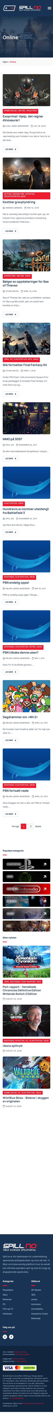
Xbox (27, 276)
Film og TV (8, 1309)
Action (8, 194)
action (34, 1299)
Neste (38, 826)
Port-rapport (28, 981)
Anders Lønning (20, 1352)
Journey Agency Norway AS (33, 1403)
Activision (36, 1304)
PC (11, 359)
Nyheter (29, 194)
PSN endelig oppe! (16, 582)
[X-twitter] (5, 1337)
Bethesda (35, 1318)
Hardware (7, 1313)
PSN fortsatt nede (16, 790)
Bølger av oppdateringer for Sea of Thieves (26, 283)
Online (21, 110)
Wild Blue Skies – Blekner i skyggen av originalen (26, 1099)
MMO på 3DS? (12, 439)
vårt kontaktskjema (16, 1398)
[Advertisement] (26, 1139)
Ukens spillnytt (13, 1045)
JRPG (6, 359)
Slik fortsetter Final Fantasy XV (25, 364)
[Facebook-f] (11, 1337)
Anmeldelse (10, 110)
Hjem (5, 61)
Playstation (20, 359)
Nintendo (9, 577)
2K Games (36, 1290)
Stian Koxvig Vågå (22, 1354)
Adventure (18, 194)
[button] (49, 8)
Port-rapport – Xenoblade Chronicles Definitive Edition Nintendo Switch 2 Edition (22, 990)
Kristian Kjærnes (19, 1359)
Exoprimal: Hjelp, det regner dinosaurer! (23, 118)
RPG (30, 359)
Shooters (31, 110)
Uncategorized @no (15, 196)
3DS (33, 1294)
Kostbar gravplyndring (19, 202)
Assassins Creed (39, 1313)
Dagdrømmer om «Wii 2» (20, 717)
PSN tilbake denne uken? (20, 652)
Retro (32, 646)
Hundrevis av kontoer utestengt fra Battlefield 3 (26, 510)
